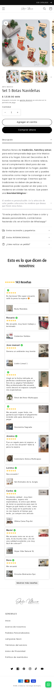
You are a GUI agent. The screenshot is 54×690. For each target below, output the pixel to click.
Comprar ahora (27, 129)
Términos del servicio (16, 645)
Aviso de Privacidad (15, 651)
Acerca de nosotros (15, 627)
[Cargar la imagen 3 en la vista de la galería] (41, 76)
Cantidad (6, 107)
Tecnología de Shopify (33, 686)
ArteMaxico (21, 686)
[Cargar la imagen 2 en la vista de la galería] (27, 76)
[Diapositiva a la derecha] (51, 77)
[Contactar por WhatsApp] (48, 684)
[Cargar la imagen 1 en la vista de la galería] (12, 76)
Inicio (8, 620)
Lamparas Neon (13, 639)
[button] (3, 9)
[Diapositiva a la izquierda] (3, 77)
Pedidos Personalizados (17, 633)
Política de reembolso (16, 657)
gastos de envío (26, 100)
